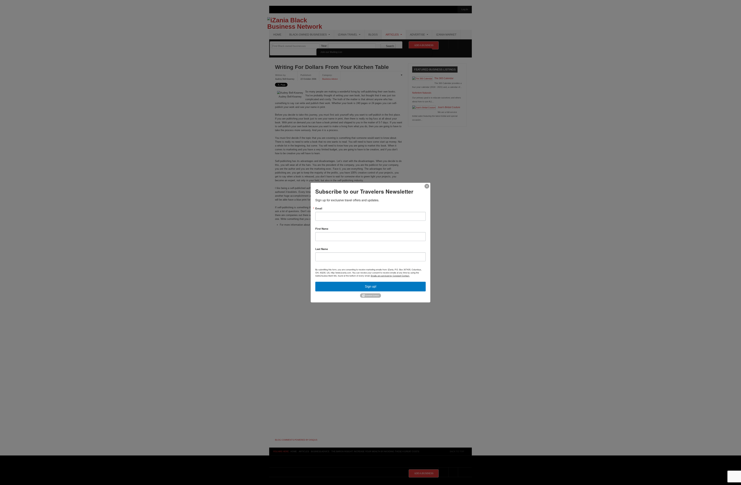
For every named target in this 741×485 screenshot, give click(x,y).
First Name (321, 228)
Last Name (321, 248)
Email (318, 208)
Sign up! (370, 286)
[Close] (427, 186)
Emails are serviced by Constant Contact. (390, 275)
